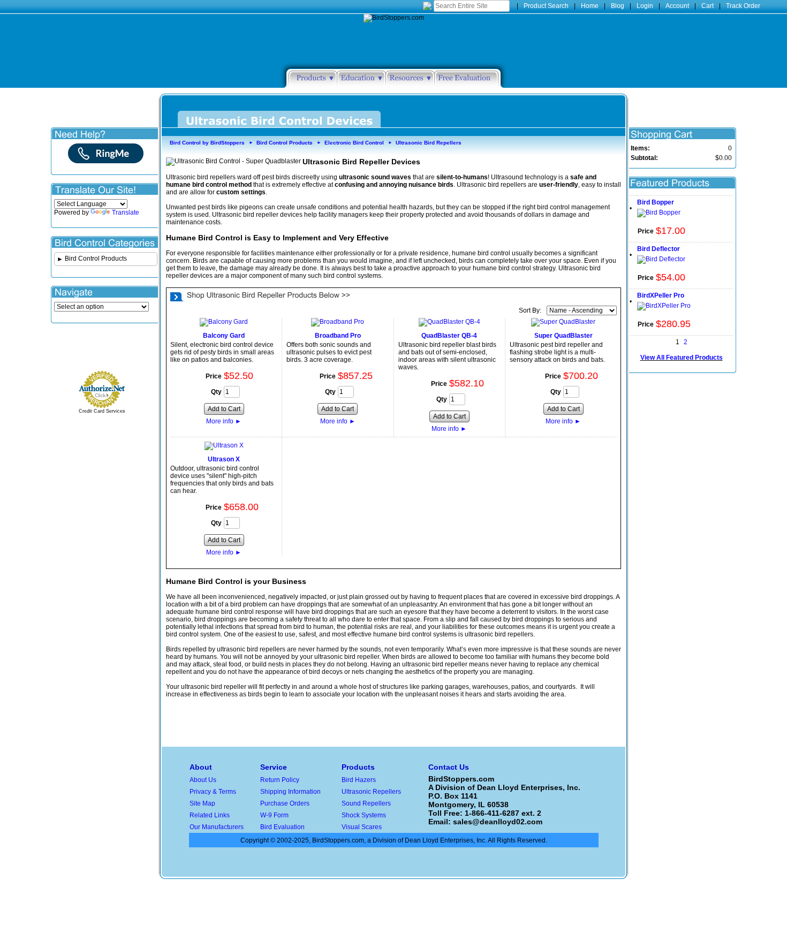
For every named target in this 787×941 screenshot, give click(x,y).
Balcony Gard (224, 335)
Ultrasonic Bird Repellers (428, 143)
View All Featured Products (681, 357)
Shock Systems (364, 815)
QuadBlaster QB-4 (449, 335)
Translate (125, 212)
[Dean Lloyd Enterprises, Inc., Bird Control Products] (104, 348)
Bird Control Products (284, 143)
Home (590, 6)
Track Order (743, 6)
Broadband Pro (338, 335)
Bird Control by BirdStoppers (207, 143)
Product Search (546, 6)
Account (677, 6)
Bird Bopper (655, 202)
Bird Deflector (658, 249)
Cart (707, 6)
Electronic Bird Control (354, 143)
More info (223, 421)
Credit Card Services (102, 411)
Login (645, 6)
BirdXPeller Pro (660, 295)
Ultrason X (224, 459)
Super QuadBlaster (563, 335)
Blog (617, 6)
